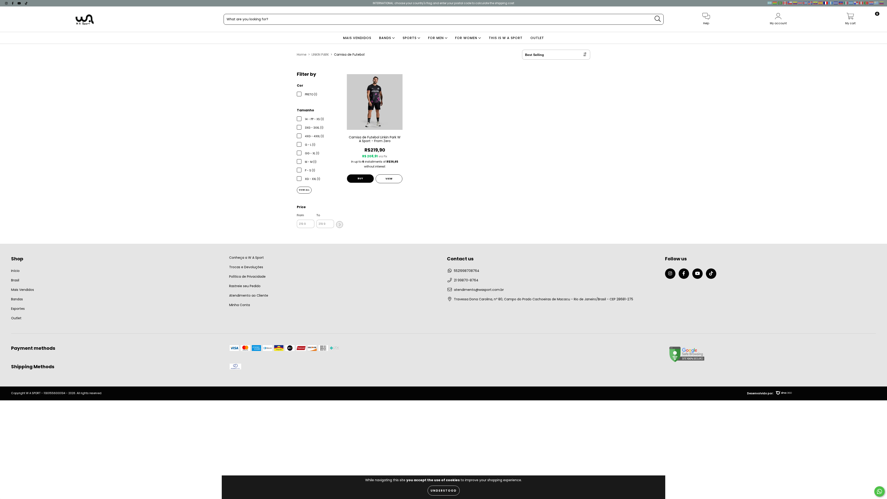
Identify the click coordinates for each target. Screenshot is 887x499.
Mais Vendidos (22, 289)
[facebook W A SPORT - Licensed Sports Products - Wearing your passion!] (13, 3)
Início (15, 270)
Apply (339, 224)
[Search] (657, 18)
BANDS (385, 38)
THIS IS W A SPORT (505, 38)
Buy (360, 178)
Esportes (18, 308)
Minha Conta (239, 305)
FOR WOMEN (466, 38)
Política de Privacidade (247, 276)
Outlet (16, 318)
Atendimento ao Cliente (248, 295)
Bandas (17, 299)
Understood (444, 491)
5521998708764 (466, 270)
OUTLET (537, 38)
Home (302, 54)
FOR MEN (436, 38)
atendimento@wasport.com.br (479, 289)
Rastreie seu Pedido (245, 286)
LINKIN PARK (320, 54)
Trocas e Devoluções (246, 267)
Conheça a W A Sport (246, 257)
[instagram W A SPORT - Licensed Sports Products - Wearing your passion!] (6, 3)
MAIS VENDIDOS (357, 38)
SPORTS (410, 38)
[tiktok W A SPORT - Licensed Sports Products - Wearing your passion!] (26, 3)
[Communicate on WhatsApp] (879, 491)
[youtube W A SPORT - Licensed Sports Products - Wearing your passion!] (19, 3)
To (318, 215)
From (300, 215)
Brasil (15, 280)
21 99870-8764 (466, 280)
